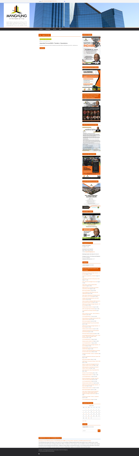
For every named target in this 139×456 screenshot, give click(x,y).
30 (88, 417)
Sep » (85, 420)
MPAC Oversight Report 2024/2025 (88, 308)
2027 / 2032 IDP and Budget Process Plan (49, 1)
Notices (54, 29)
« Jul (83, 420)
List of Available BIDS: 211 (87, 342)
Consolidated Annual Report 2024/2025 (89, 310)
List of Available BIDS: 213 (87, 316)
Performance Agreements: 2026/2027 (89, 275)
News (60, 29)
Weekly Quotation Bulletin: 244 (88, 328)
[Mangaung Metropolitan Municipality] (69, 3)
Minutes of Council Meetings (87, 372)
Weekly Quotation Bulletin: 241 (88, 383)
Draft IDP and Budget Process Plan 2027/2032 (90, 322)
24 (91, 415)
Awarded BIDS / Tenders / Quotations (45, 39)
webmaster (48, 41)
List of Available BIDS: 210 (87, 376)
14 (83, 413)
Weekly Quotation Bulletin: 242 (88, 374)
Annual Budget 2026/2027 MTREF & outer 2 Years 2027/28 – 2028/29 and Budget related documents (91, 336)
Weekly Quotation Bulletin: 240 (88, 387)
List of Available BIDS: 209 (87, 381)
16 (88, 413)
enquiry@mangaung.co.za (90, 251)
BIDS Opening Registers (86, 290)
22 (86, 415)
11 (93, 411)
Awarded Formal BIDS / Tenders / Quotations (54, 43)
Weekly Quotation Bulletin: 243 (88, 341)
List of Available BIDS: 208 (87, 399)
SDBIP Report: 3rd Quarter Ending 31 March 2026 (91, 361)
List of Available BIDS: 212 (87, 339)
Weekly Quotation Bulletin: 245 (88, 306)
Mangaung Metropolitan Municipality (52, 449)
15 (86, 413)
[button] (43, 29)
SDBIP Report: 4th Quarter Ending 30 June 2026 (91, 278)
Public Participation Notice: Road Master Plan (90, 369)
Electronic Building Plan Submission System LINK (91, 356)
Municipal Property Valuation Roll (88, 333)
